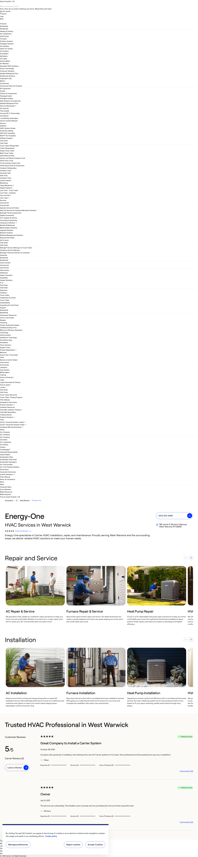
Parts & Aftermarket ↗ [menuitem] (8, 106)
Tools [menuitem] (2, 419)
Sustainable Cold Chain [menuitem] (8, 459)
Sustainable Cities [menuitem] (6, 457)
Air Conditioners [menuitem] (6, 33)
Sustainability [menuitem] (5, 302)
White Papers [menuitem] (5, 372)
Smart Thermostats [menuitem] (7, 68)
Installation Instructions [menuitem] (8, 402)
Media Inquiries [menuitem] (5, 494)
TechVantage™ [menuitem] (5, 449)
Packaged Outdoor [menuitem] (6, 98)
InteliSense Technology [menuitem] (8, 337)
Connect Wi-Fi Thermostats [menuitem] (10, 113)
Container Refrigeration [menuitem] (8, 168)
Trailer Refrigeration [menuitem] (7, 148)
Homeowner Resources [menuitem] (8, 315)
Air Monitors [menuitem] (4, 63)
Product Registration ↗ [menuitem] (8, 350)
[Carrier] (99, 14)
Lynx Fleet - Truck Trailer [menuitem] (9, 190)
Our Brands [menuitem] (4, 444)
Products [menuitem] (3, 23)
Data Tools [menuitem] (4, 175)
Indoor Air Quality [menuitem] (6, 48)
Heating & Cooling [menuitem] (6, 31)
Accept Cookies (95, 844)
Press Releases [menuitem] (5, 489)
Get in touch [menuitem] (4, 240)
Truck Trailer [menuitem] (4, 295)
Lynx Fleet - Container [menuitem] (8, 193)
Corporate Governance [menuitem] (8, 472)
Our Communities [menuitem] (6, 464)
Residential (4, 28)
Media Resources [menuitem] (6, 492)
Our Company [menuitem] (5, 437)
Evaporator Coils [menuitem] (6, 78)
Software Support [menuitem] (6, 138)
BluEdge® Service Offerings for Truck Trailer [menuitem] (16, 247)
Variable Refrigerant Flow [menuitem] (9, 73)
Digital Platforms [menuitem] (6, 188)
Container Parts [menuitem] (5, 178)
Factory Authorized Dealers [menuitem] (9, 325)
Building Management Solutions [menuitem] (11, 235)
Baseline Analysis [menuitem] (6, 232)
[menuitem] (4, 26)
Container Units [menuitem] (5, 170)
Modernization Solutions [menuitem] (8, 227)
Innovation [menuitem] (3, 439)
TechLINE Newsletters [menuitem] (8, 412)
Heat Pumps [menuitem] (4, 36)
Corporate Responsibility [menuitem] (9, 452)
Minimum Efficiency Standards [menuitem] (11, 330)
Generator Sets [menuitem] (5, 173)
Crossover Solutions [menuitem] (7, 71)
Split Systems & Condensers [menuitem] (10, 101)
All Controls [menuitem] (4, 108)
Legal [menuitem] (2, 380)
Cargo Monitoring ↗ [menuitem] (7, 185)
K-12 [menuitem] (1, 282)
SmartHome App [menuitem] (6, 340)
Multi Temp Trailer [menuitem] (6, 153)
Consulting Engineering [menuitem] (8, 220)
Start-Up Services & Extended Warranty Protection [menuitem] (18, 210)
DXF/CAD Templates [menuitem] (7, 133)
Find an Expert (5, 497)
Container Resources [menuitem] (7, 407)
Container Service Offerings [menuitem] (10, 250)
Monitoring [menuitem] (4, 183)
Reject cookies (73, 844)
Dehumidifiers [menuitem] (5, 61)
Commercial (4, 86)
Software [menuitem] (3, 125)
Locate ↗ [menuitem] (3, 387)
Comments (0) (186, 771)
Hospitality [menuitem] (4, 277)
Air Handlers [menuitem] (4, 46)
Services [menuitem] (3, 200)
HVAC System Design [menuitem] (7, 128)
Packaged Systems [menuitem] (7, 43)
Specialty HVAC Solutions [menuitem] (9, 66)
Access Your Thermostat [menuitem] (9, 355)
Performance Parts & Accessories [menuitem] (12, 165)
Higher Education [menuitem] (6, 275)
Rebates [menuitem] (3, 320)
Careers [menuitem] (3, 447)
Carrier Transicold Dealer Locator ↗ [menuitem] (13, 422)
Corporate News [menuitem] (5, 487)
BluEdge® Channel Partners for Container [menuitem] (15, 252)
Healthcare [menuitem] (4, 272)
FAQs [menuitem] (2, 357)
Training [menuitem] (3, 375)
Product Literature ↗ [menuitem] (7, 405)
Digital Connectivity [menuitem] (7, 215)
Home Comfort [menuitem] (5, 262)
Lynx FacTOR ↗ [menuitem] (5, 195)
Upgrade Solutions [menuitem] (6, 230)
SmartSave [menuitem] (4, 342)
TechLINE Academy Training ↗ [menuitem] (11, 409)
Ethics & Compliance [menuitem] (7, 479)
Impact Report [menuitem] (5, 454)
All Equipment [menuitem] (5, 88)
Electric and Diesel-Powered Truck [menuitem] (12, 158)
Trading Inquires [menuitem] (6, 414)
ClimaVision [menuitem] (4, 116)
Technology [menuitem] (4, 332)
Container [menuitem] (3, 292)
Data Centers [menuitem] (4, 270)
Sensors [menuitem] (3, 123)
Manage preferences (18, 844)
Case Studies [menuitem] (4, 370)
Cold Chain (4, 143)
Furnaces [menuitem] (3, 38)
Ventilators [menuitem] (4, 56)
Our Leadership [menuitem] (5, 442)
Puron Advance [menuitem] (5, 345)
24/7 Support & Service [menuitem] (8, 218)
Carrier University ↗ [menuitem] (7, 377)
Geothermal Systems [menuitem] (7, 76)
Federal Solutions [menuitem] (6, 280)
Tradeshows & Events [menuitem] (8, 297)
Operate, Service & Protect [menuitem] (9, 208)
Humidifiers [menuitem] (4, 53)
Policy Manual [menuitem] (5, 477)
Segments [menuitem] (3, 290)
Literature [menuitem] (3, 367)
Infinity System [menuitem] (5, 335)
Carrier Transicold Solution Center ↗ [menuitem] (13, 424)
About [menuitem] (2, 429)
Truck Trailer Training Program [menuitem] (11, 397)
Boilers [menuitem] (2, 81)
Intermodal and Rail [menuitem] (7, 155)
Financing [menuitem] (3, 322)
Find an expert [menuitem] (5, 385)
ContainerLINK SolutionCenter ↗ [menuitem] (11, 427)
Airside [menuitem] (2, 91)
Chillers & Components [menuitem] (8, 93)
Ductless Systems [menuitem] (6, 41)
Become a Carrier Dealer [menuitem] (9, 360)
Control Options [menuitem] (5, 180)
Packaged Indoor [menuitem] (6, 96)
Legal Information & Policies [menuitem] (10, 382)
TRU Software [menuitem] (5, 400)
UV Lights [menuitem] (3, 58)
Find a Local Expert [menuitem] (7, 317)
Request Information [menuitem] (7, 237)
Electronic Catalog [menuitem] (6, 130)
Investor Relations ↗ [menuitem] (7, 474)
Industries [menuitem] (3, 255)
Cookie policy (51, 836)
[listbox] (99, 595)
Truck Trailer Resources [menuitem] (8, 395)
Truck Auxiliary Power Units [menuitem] (10, 163)
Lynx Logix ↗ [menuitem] (4, 198)
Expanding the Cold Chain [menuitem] (9, 305)
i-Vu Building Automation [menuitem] (9, 118)
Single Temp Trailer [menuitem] (7, 150)
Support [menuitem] (3, 307)
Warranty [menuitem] (3, 352)
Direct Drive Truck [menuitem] (6, 160)
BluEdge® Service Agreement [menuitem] (10, 213)
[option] (35, 595)
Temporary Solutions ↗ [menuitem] (8, 223)
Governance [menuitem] (4, 469)
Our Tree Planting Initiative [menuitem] (9, 467)
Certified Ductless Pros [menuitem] (8, 327)
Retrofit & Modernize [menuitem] (7, 225)
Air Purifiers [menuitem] (4, 51)
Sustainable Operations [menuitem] (8, 462)
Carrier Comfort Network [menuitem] (9, 121)
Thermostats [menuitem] (4, 111)
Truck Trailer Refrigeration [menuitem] (9, 145)
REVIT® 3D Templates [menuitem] (8, 135)
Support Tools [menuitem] (5, 347)
